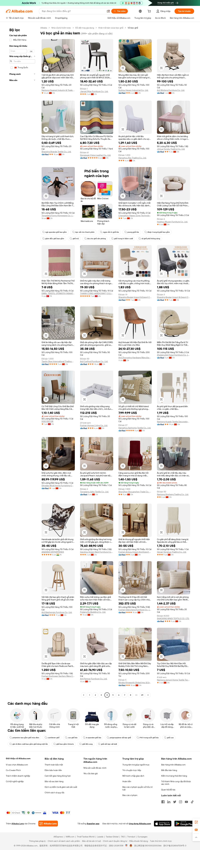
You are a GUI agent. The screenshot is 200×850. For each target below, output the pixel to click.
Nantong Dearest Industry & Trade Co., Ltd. (58, 90)
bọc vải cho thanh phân (84, 232)
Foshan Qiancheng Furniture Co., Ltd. (135, 609)
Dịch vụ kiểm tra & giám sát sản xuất (61, 787)
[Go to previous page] (83, 695)
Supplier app (93, 823)
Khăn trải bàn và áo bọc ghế (110, 28)
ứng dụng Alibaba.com (140, 823)
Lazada (100, 836)
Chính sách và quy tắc (55, 792)
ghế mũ (76, 239)
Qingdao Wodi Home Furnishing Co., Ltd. (58, 485)
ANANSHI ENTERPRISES (53, 552)
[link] (196, 822)
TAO (123, 836)
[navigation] (22, 362)
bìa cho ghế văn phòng (96, 239)
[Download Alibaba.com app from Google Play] (184, 823)
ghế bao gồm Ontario (65, 744)
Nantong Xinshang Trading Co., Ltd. (173, 494)
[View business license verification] (126, 845)
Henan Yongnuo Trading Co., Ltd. (171, 552)
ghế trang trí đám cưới (123, 239)
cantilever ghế (53, 738)
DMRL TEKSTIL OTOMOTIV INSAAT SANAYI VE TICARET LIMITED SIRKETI (58, 293)
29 (142, 695)
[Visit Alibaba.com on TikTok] (192, 802)
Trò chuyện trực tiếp (131, 770)
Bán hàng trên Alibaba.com (173, 764)
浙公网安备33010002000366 (147, 845)
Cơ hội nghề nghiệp (15, 781)
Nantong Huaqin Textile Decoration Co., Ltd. (173, 421)
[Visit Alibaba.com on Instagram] (180, 802)
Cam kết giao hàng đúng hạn (58, 776)
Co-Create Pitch (13, 770)
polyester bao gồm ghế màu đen (25, 738)
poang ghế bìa (133, 232)
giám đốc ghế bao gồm (54, 239)
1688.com (69, 836)
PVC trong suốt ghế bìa (149, 738)
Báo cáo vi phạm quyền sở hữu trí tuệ (137, 788)
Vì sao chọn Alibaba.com (17, 764)
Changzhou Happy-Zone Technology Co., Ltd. (135, 215)
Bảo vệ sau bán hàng (54, 781)
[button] (108, 11)
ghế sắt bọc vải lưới (109, 744)
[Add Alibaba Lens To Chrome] (48, 823)
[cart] (150, 11)
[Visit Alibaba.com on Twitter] (174, 802)
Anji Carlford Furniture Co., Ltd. (94, 361)
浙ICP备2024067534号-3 (174, 845)
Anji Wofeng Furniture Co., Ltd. (171, 90)
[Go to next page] (148, 695)
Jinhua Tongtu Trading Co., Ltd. (171, 149)
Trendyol (131, 836)
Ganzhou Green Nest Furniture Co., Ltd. (96, 552)
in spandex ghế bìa (93, 738)
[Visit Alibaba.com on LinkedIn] (169, 802)
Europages (142, 836)
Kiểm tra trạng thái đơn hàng (174, 776)
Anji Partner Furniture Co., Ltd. (93, 679)
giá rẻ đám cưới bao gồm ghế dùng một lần (30, 744)
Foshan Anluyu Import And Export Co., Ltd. (135, 552)
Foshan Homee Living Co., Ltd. (94, 425)
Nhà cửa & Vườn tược (61, 28)
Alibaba (43, 28)
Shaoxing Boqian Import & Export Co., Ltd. (135, 297)
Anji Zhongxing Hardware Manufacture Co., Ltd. (135, 357)
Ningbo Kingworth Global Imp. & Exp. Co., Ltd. (135, 682)
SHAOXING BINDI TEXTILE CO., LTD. (173, 618)
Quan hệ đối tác (168, 789)
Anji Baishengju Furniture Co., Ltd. (57, 612)
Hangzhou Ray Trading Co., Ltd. (132, 158)
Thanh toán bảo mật (54, 764)
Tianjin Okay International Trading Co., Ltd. (58, 361)
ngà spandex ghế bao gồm (56, 232)
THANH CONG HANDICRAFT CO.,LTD (96, 293)
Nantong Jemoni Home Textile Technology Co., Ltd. (173, 680)
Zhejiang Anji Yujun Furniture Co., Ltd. (173, 355)
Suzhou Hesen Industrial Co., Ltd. (133, 90)
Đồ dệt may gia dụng (84, 28)
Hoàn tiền (126, 781)
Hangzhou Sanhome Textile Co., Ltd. (134, 428)
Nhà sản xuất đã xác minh (94, 768)
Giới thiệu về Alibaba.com (18, 758)
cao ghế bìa (72, 738)
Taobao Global (112, 836)
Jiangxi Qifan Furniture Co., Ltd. (94, 91)
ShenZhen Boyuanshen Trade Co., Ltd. (135, 492)
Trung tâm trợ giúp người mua (135, 764)
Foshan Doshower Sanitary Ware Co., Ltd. (58, 676)
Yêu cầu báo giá (90, 773)
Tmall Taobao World (85, 836)
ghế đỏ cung (87, 744)
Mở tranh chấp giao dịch (133, 776)
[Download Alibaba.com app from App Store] (162, 823)
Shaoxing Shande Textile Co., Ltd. (56, 151)
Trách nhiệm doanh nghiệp (18, 776)
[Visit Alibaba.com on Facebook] (163, 802)
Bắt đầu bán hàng (169, 770)
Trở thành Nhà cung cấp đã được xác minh (176, 782)
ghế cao (170, 738)
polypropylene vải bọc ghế (120, 738)
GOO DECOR (47, 421)
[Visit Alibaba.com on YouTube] (186, 802)
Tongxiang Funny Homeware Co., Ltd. (58, 215)
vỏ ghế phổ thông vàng (150, 239)
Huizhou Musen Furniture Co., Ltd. (172, 222)
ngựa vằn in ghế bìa (111, 232)
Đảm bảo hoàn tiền (53, 770)
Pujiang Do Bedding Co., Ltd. (93, 612)
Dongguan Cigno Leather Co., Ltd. (95, 155)
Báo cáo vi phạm (129, 795)
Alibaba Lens (18, 823)
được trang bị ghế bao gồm (158, 232)
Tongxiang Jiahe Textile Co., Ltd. (94, 492)
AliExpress (58, 836)
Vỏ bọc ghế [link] (133, 28)
